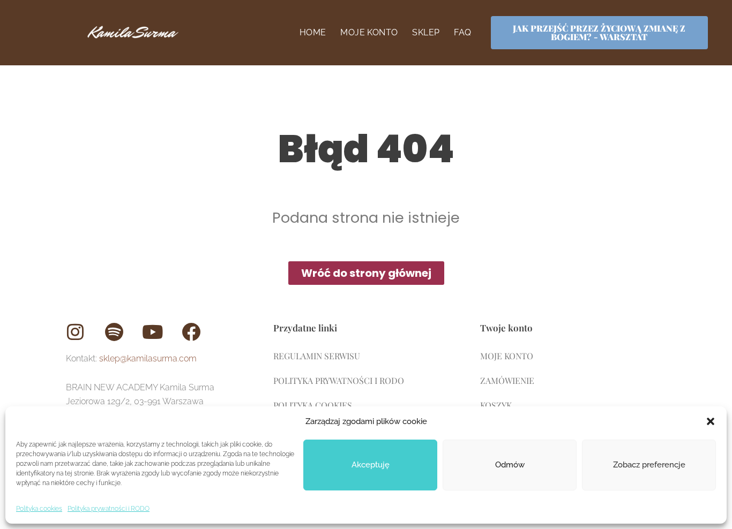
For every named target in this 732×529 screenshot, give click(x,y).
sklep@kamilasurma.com (148, 358)
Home (313, 32)
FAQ (462, 32)
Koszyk (496, 405)
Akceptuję (371, 465)
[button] (710, 421)
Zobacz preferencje (649, 465)
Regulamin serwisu (316, 355)
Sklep (425, 32)
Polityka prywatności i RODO (109, 508)
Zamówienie (507, 380)
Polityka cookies (39, 508)
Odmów (510, 465)
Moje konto (369, 32)
